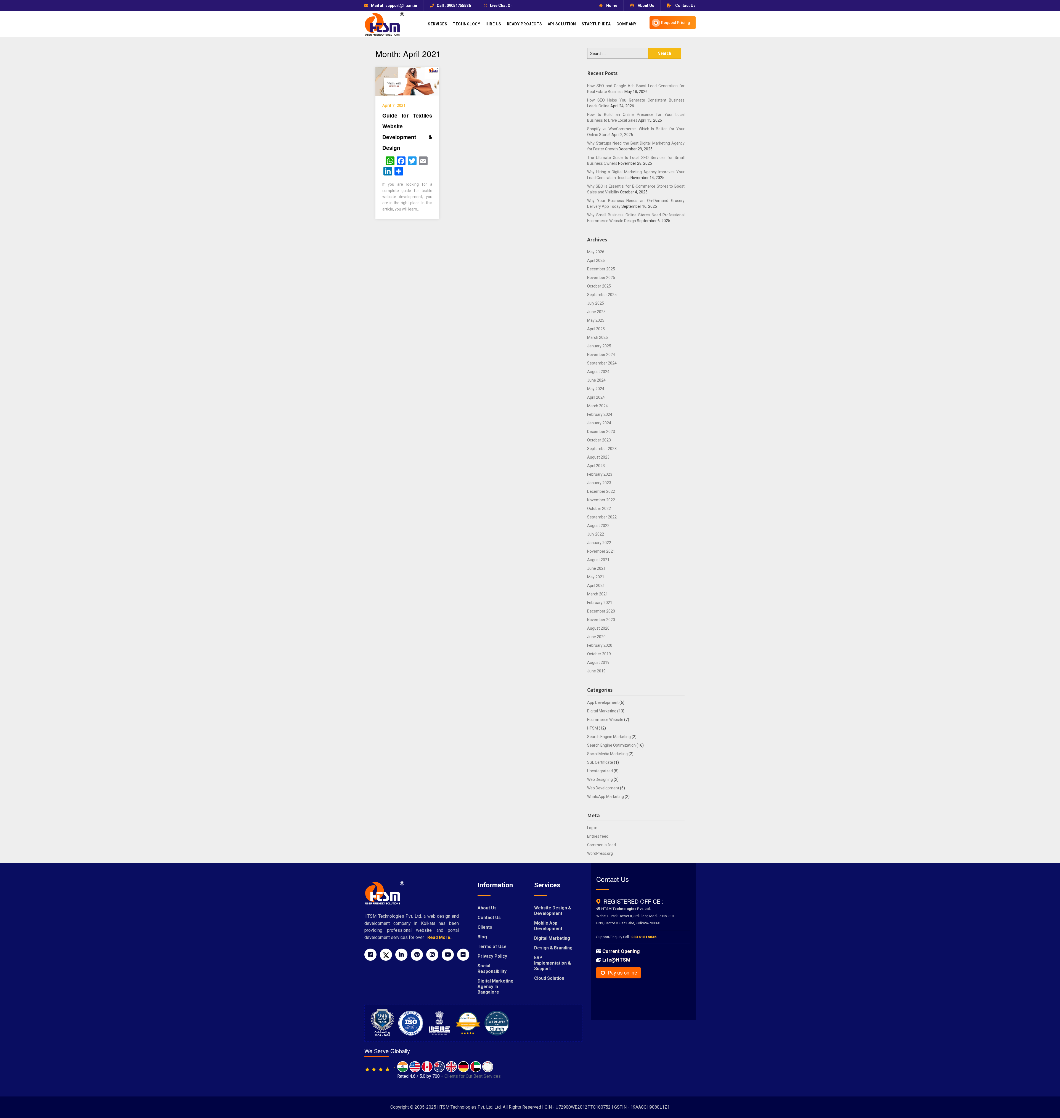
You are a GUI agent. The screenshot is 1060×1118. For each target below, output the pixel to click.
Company (626, 24)
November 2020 (601, 619)
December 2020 (601, 611)
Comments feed (601, 845)
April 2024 (596, 397)
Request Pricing (675, 22)
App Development (603, 702)
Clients (485, 927)
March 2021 (597, 594)
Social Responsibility (492, 968)
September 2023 (602, 448)
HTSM (592, 728)
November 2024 (601, 354)
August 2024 (598, 371)
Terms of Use (492, 946)
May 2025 (595, 320)
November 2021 (601, 551)
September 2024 (602, 363)
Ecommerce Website (605, 719)
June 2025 (596, 312)
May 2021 (595, 577)
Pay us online (622, 973)
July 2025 (595, 303)
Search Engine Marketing (609, 736)
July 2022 (595, 534)
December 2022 (601, 491)
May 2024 (595, 389)
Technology (466, 24)
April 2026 (596, 260)
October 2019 (599, 654)
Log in (592, 828)
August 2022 (598, 525)
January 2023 (599, 483)
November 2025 (601, 277)
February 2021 (599, 602)
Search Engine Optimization (611, 745)
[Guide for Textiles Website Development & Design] (407, 81)
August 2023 (598, 457)
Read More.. (439, 937)
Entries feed (597, 836)
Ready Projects (524, 24)
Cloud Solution (549, 978)
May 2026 (595, 252)
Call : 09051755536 (454, 5)
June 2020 (596, 637)
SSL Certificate (600, 762)
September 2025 (602, 294)
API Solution (562, 24)
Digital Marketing (601, 711)
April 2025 (596, 329)
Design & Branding (553, 948)
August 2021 (598, 560)
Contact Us (685, 5)
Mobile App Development (548, 925)
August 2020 (598, 628)
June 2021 (596, 568)
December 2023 (601, 431)
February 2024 (599, 414)
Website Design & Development (552, 910)
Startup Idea (596, 24)
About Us (645, 5)
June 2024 (596, 380)
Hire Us (493, 24)
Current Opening (621, 951)
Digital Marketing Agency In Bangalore (495, 986)
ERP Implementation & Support (552, 963)
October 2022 (599, 508)
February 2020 (599, 645)
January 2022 (599, 543)
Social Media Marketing (607, 754)
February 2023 (599, 474)
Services (437, 24)
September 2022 (602, 517)
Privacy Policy (492, 956)
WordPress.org (600, 853)
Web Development (603, 788)
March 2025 (597, 337)
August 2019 (598, 662)
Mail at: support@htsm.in (394, 5)
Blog (482, 936)
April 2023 (596, 466)
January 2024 (599, 423)
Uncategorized (600, 771)
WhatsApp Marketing (605, 796)
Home (611, 5)
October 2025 (599, 286)
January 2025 (599, 346)
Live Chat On (501, 5)
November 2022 (601, 500)
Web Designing (600, 779)
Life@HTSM (616, 960)
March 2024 (597, 406)
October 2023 (599, 440)
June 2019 (596, 671)
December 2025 (601, 269)
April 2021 (596, 585)
